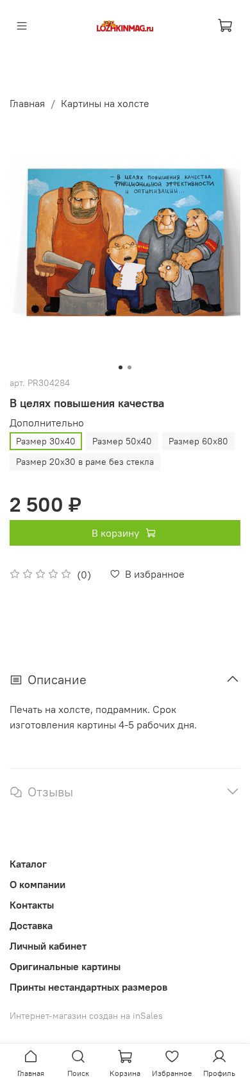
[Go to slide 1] (120, 367)
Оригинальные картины (65, 966)
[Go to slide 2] (129, 367)
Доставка (31, 925)
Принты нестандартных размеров (88, 986)
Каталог (28, 863)
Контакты (32, 904)
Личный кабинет (48, 945)
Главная (27, 103)
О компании (37, 884)
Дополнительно (47, 423)
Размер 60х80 (198, 441)
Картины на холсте (105, 103)
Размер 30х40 (46, 441)
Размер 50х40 (122, 441)
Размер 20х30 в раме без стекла (85, 461)
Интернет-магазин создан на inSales (86, 1015)
